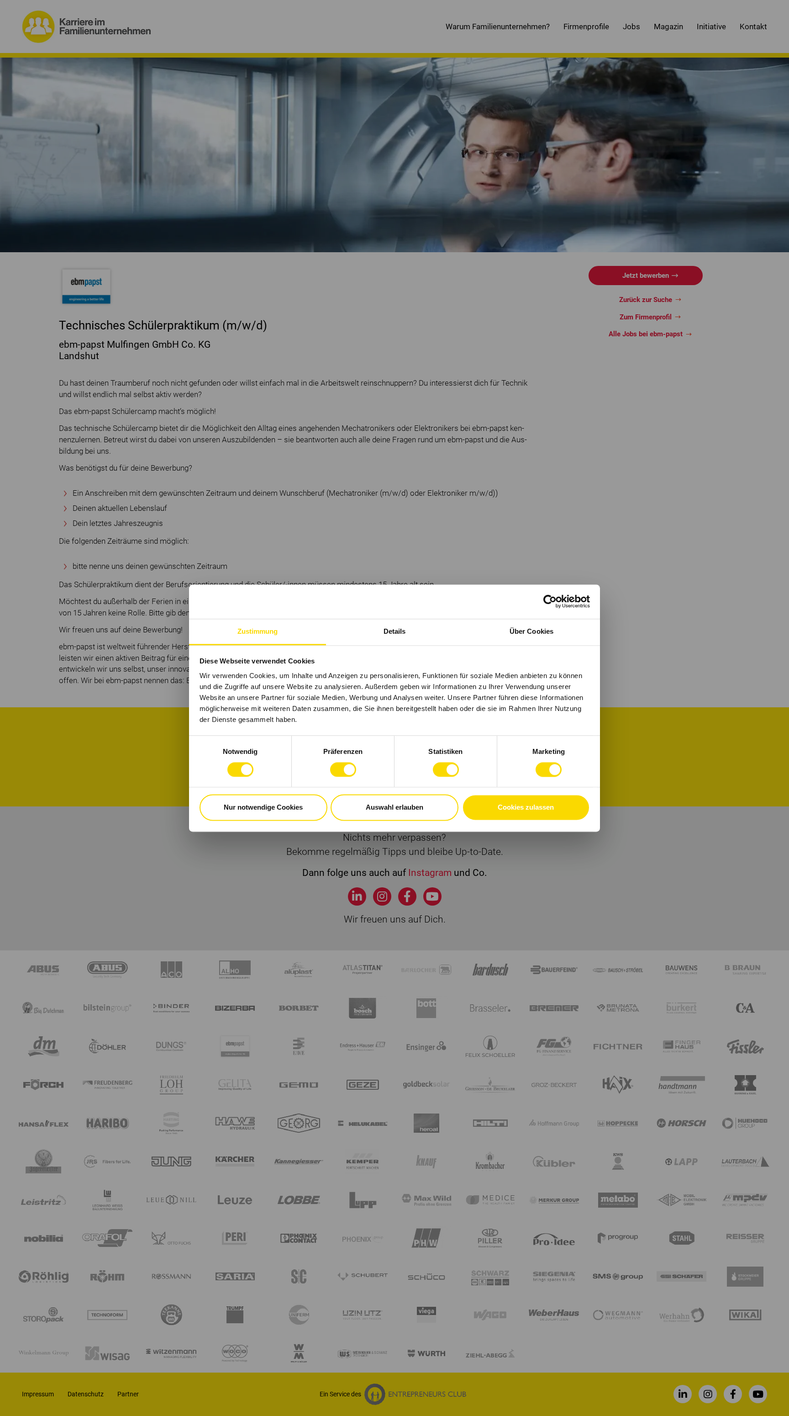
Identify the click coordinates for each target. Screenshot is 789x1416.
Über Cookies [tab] (531, 631)
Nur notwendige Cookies (263, 807)
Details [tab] (395, 631)
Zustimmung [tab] (257, 631)
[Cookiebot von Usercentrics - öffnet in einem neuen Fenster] (550, 601)
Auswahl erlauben (394, 807)
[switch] (343, 769)
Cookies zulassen (526, 807)
